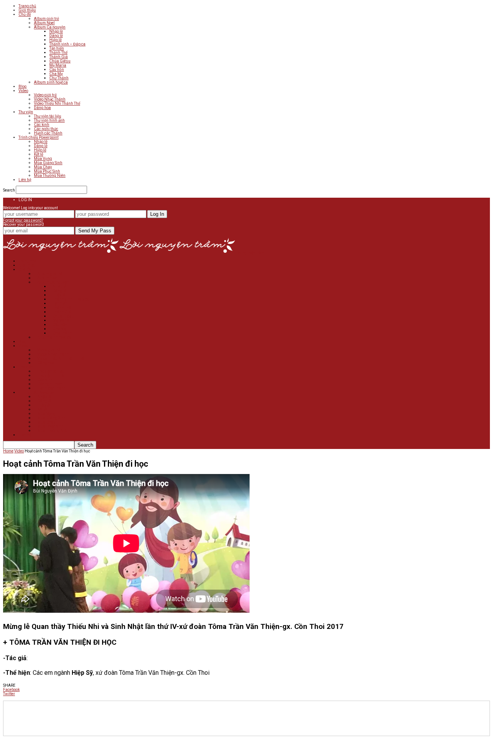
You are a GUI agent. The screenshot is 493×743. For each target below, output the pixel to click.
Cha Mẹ (56, 74)
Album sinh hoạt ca (51, 82)
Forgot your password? (23, 220)
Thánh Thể (58, 52)
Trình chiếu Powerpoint (38, 137)
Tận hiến (56, 48)
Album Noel (44, 23)
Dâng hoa (42, 108)
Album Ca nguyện (49, 27)
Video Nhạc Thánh (49, 99)
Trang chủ (27, 6)
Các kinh (41, 125)
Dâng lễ (56, 36)
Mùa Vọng (43, 158)
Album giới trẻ (46, 19)
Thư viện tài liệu (47, 116)
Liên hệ (24, 180)
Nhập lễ (56, 31)
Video (23, 91)
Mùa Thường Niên (49, 175)
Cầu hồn (56, 69)
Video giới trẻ (45, 95)
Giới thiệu (27, 10)
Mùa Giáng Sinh (48, 163)
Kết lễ (38, 154)
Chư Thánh (59, 78)
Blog (22, 86)
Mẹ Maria (57, 65)
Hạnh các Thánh (48, 133)
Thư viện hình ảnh (49, 120)
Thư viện (25, 112)
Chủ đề (24, 14)
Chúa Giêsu (59, 61)
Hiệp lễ (55, 40)
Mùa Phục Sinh (47, 171)
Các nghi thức (46, 129)
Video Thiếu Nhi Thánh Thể (57, 103)
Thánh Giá (58, 57)
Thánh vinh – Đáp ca (67, 44)
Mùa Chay (43, 167)
